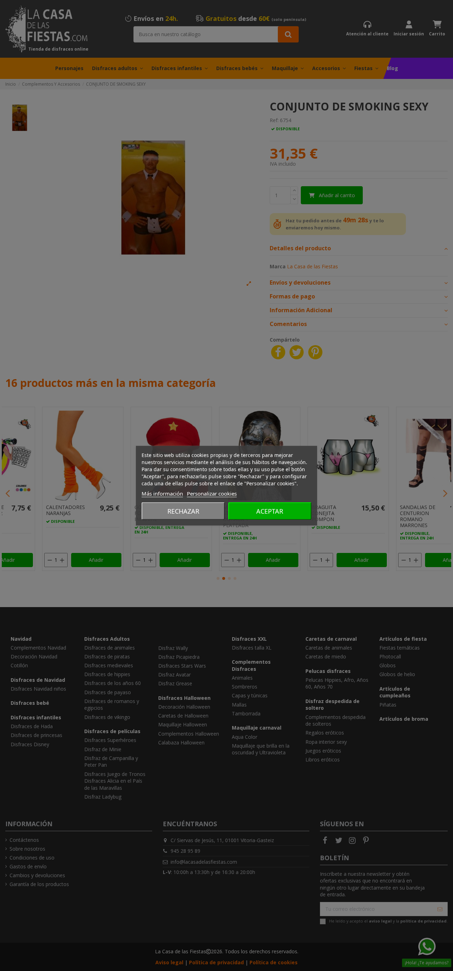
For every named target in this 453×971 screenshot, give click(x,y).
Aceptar (269, 511)
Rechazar (183, 511)
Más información (162, 493)
